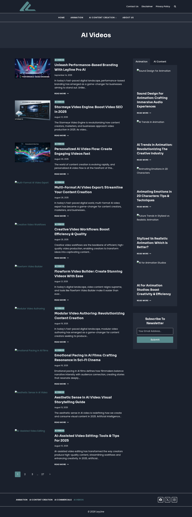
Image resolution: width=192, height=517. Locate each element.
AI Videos (59, 60)
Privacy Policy (163, 6)
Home (61, 17)
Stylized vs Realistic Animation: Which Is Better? (152, 243)
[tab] (141, 61)
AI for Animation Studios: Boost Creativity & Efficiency (154, 290)
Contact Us (132, 6)
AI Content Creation (41, 499)
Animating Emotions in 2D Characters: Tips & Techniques (154, 196)
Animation (77, 17)
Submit (155, 339)
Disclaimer (147, 6)
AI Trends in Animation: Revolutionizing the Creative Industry (154, 149)
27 (42, 474)
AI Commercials (63, 499)
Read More (61, 93)
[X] (167, 499)
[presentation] (155, 79)
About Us (128, 17)
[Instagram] (174, 499)
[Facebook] (160, 499)
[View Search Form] (175, 6)
